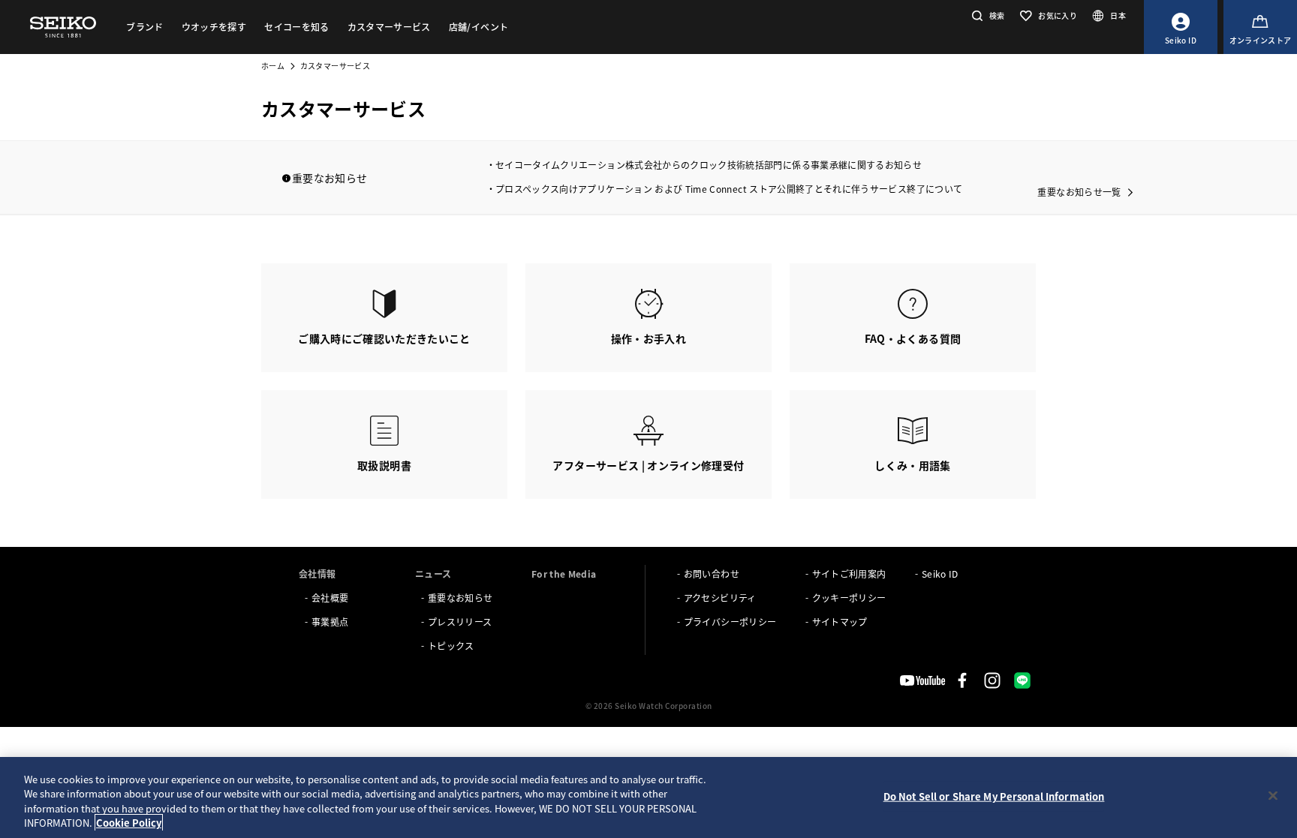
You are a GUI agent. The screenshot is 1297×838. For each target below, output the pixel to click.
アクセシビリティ (720, 597)
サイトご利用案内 (849, 573)
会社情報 (317, 573)
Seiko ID (940, 573)
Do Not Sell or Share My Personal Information (994, 796)
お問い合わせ (711, 573)
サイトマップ (840, 621)
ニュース (433, 573)
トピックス (451, 645)
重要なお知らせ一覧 (1079, 191)
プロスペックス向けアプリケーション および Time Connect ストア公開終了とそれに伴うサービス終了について (728, 188)
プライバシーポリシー (730, 621)
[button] (986, 15)
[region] (648, 797)
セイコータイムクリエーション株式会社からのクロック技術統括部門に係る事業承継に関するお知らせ (708, 164)
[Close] (1272, 795)
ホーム (272, 65)
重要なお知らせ (460, 597)
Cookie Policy (128, 822)
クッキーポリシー (849, 597)
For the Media (564, 573)
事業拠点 (329, 621)
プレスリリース (460, 621)
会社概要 (329, 597)
